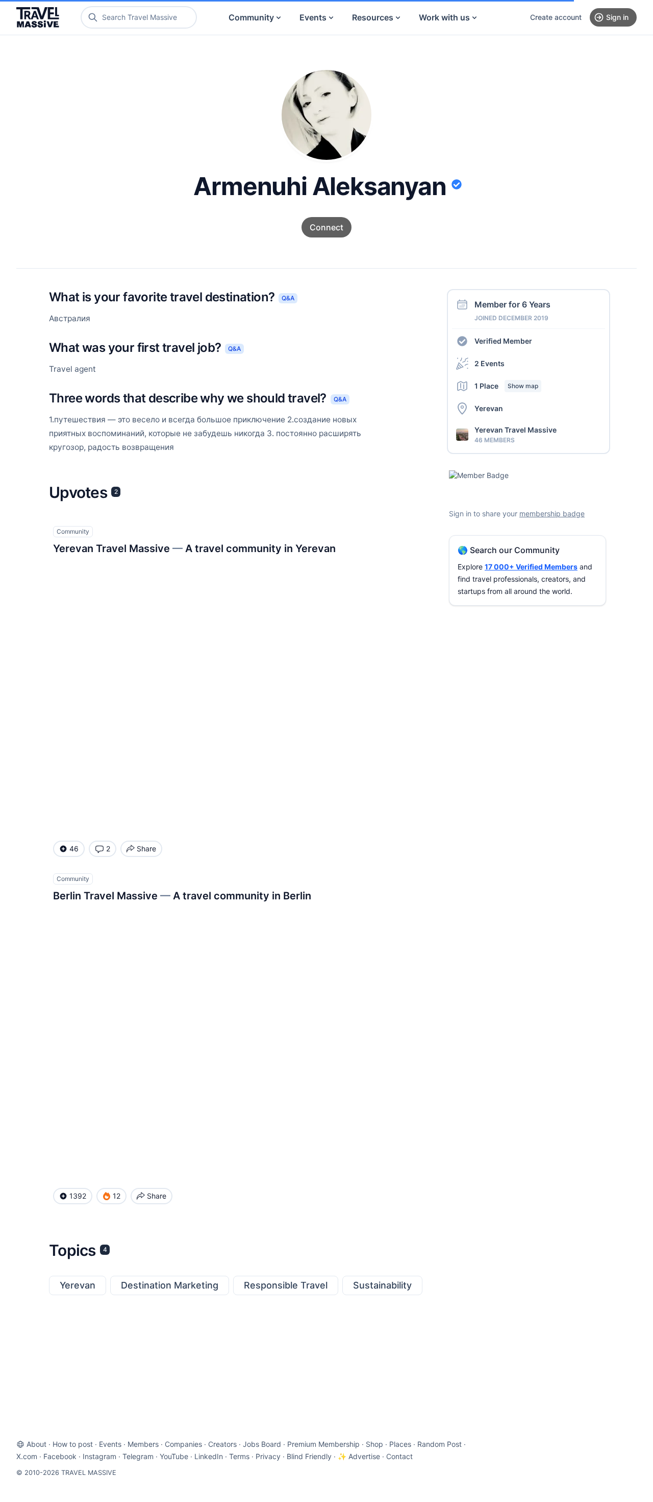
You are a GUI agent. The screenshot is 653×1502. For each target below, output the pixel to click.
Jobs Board (262, 1444)
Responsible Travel (286, 1285)
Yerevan (77, 1285)
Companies (183, 1444)
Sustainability (382, 1285)
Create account (556, 17)
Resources (372, 17)
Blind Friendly (309, 1456)
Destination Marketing (169, 1285)
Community (251, 17)
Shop (374, 1444)
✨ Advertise (359, 1456)
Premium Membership (323, 1444)
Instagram (99, 1456)
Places (400, 1444)
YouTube (174, 1456)
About (36, 1444)
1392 (77, 1195)
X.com (26, 1456)
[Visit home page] (37, 17)
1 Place (506, 386)
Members (143, 1444)
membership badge (552, 513)
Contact (399, 1456)
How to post (73, 1444)
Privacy (268, 1456)
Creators (222, 1444)
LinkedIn (208, 1456)
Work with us (444, 17)
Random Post (439, 1444)
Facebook (60, 1456)
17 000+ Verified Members (531, 566)
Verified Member (503, 341)
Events (312, 17)
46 (74, 848)
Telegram (138, 1456)
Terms (239, 1456)
